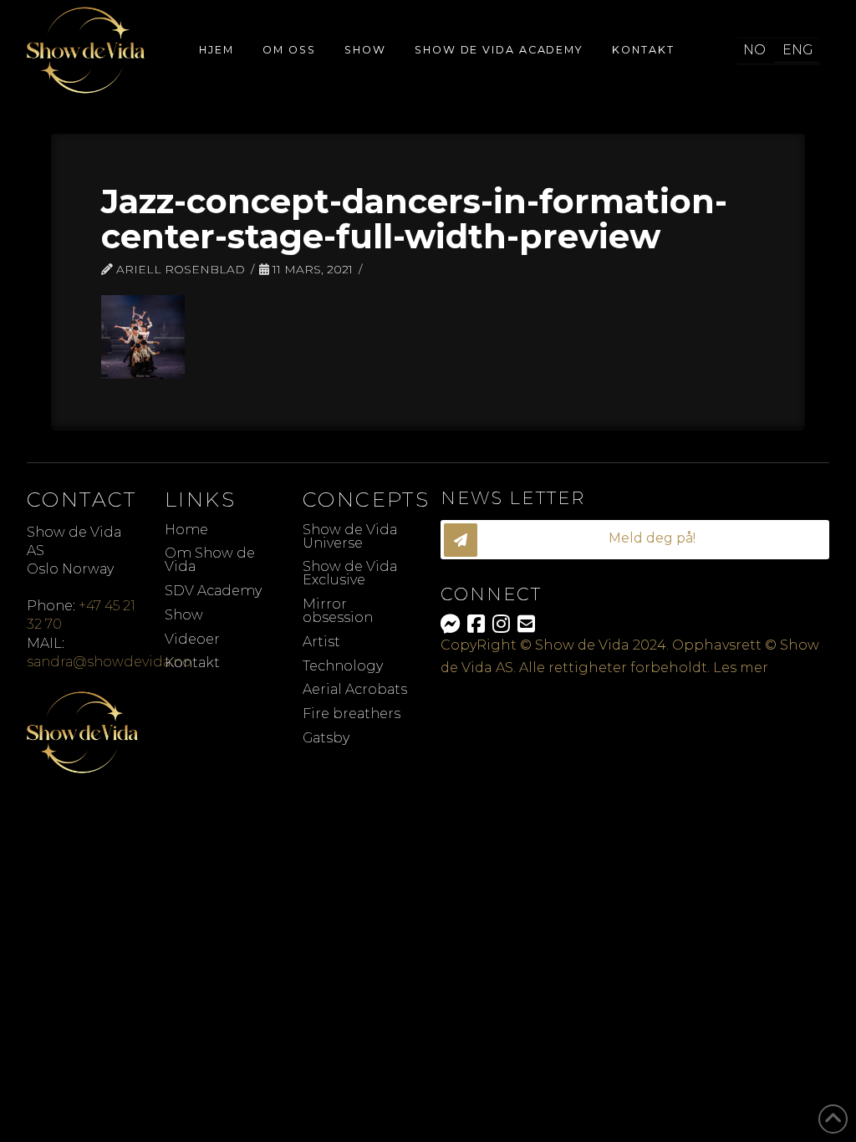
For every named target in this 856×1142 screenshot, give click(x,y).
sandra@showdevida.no (109, 662)
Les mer (740, 668)
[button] (635, 539)
